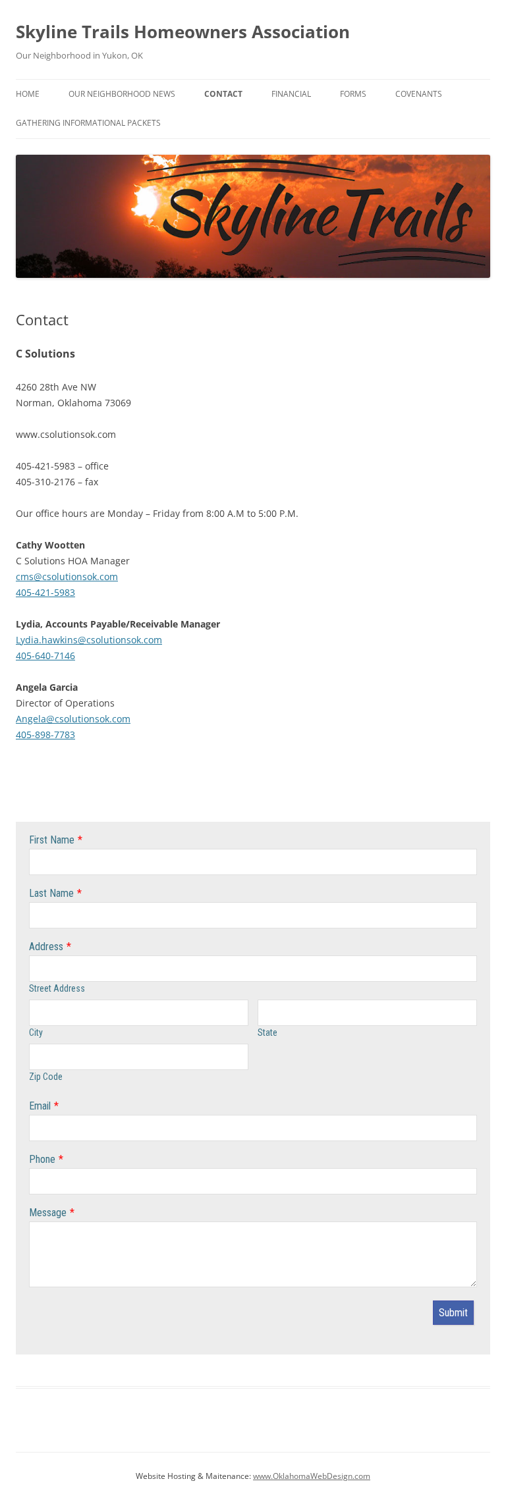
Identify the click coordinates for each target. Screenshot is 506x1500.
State (267, 1032)
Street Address (57, 988)
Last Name (51, 893)
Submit (453, 1312)
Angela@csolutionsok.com (73, 718)
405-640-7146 (45, 655)
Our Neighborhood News (122, 93)
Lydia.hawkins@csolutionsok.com (89, 639)
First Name (51, 840)
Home (28, 93)
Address (46, 946)
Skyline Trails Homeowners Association (183, 31)
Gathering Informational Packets (88, 122)
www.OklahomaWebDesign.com (311, 1476)
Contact (223, 93)
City (36, 1032)
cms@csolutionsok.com (67, 576)
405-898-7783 (45, 734)
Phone (42, 1159)
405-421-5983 (45, 592)
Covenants (418, 93)
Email (40, 1106)
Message (48, 1212)
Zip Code (46, 1076)
